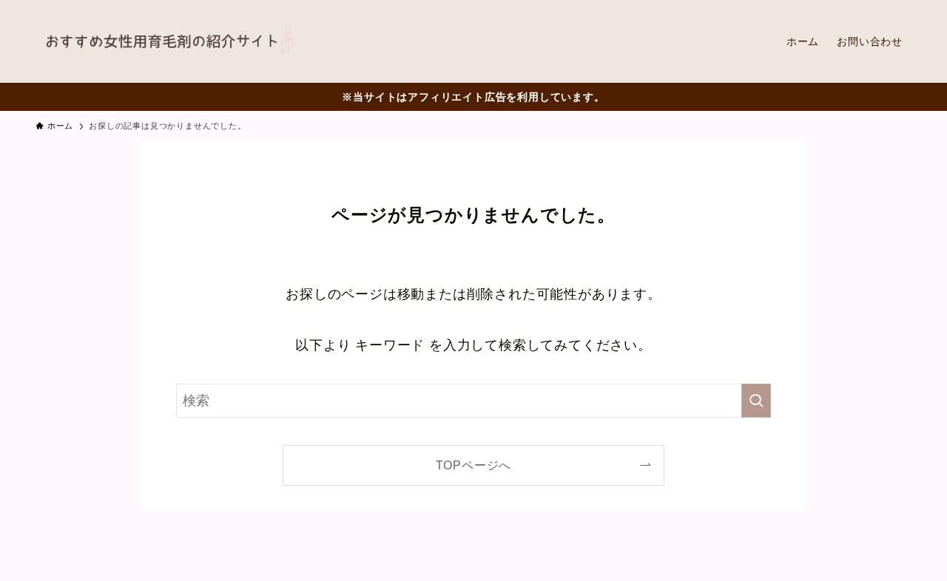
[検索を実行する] (756, 401)
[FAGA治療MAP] (167, 41)
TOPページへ (474, 465)
